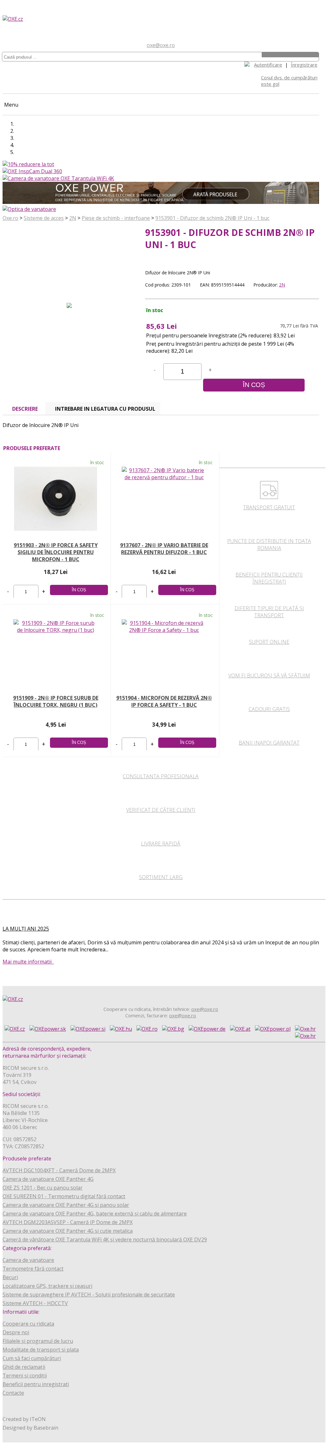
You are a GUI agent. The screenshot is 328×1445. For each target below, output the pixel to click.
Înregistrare (304, 64)
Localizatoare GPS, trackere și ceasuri (47, 1285)
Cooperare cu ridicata (28, 1323)
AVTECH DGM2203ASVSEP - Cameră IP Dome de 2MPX (68, 1222)
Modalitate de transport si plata (41, 1349)
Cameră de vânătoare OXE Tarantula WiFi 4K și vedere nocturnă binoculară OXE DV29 (105, 1239)
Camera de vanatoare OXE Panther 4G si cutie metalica (68, 1230)
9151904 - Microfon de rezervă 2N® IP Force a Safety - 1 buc (164, 701)
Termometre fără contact (33, 1268)
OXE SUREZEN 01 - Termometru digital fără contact (64, 1196)
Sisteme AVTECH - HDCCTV (35, 1303)
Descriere (25, 408)
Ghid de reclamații (24, 1366)
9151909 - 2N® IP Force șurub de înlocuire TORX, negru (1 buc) (55, 701)
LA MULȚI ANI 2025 (26, 928)
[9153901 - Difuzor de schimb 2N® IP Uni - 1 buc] (69, 312)
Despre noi (16, 1332)
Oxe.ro (10, 218)
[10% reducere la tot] (28, 164)
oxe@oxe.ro (161, 45)
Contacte (13, 1392)
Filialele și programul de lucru (38, 1340)
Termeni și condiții (25, 1375)
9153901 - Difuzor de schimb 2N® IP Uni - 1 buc (212, 218)
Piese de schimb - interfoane (116, 218)
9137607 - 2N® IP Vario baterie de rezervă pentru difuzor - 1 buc (164, 549)
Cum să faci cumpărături (32, 1358)
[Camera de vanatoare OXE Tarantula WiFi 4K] (58, 178)
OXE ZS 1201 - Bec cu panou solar (43, 1187)
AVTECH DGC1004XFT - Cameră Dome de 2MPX (59, 1170)
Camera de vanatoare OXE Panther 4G (48, 1179)
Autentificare (268, 64)
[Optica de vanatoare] (29, 209)
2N (72, 218)
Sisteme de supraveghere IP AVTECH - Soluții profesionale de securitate (89, 1294)
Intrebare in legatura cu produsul (105, 408)
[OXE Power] (161, 202)
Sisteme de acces (44, 218)
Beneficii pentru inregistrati (36, 1384)
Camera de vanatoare (28, 1259)
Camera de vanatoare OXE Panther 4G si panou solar (66, 1204)
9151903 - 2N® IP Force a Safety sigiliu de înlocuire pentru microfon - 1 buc (56, 552)
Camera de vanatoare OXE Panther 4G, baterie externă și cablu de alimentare (95, 1213)
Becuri (10, 1277)
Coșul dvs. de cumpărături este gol (289, 80)
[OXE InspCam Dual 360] (32, 171)
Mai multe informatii (28, 961)
